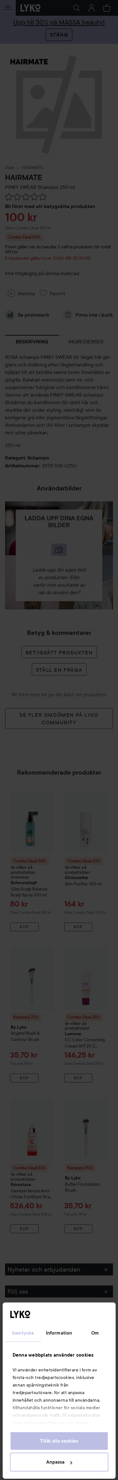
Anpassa (55, 1462)
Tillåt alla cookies (59, 1441)
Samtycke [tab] (23, 1333)
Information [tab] (59, 1333)
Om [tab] (95, 1333)
